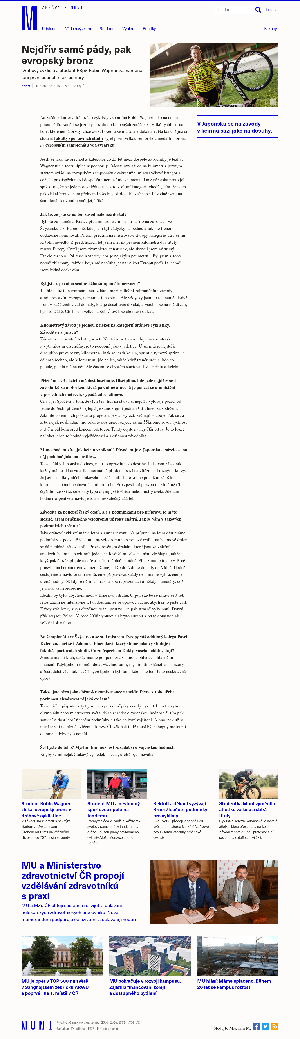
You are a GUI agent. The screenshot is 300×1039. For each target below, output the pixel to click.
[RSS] (274, 1026)
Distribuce (78, 1028)
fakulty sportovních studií (78, 138)
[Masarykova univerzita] (37, 1026)
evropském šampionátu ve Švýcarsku (79, 145)
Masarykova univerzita (83, 1022)
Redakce (63, 1028)
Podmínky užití (107, 1028)
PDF (91, 1028)
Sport (26, 85)
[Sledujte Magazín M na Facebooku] (256, 1026)
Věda (78, 28)
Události (49, 28)
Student (107, 28)
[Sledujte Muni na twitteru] (265, 1026)
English (272, 9)
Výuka (127, 28)
